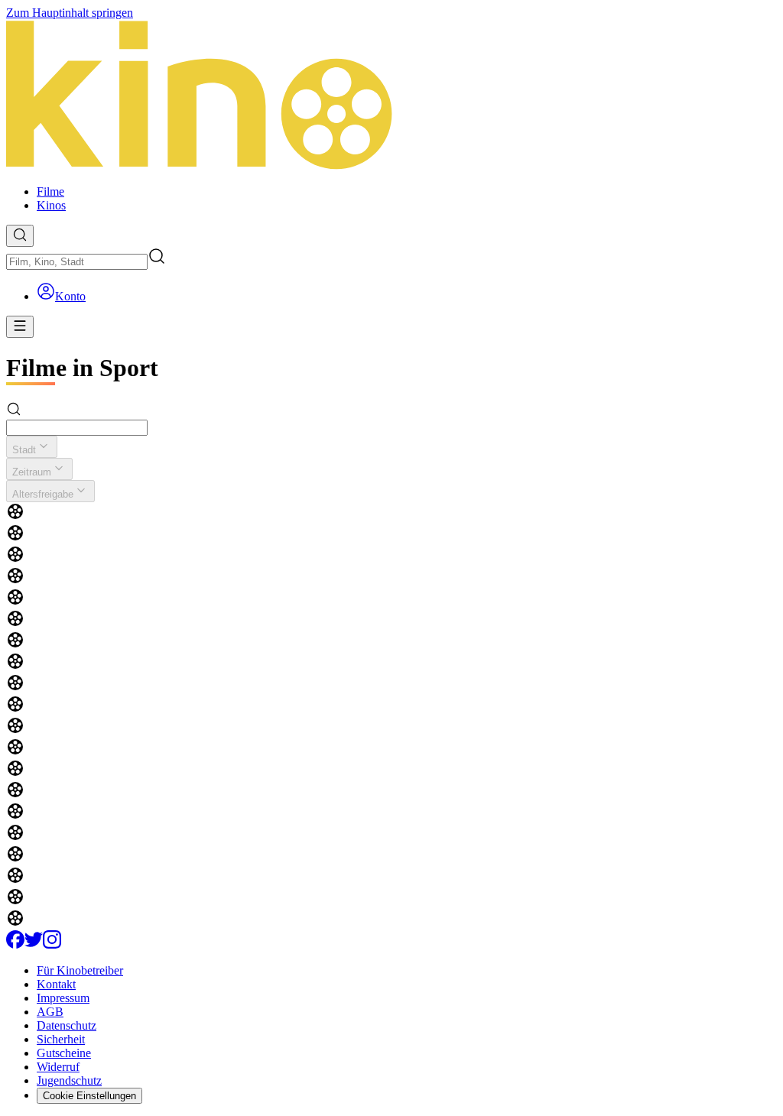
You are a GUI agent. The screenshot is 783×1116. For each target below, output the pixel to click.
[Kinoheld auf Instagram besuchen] (52, 944)
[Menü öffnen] (20, 327)
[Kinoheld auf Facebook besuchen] (15, 944)
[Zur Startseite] (391, 96)
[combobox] (77, 262)
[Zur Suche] (20, 236)
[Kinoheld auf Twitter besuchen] (33, 944)
